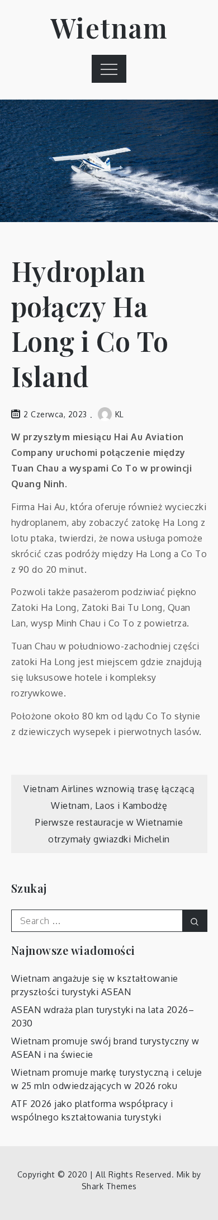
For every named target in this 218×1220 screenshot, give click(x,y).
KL (119, 414)
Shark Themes (109, 1186)
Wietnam (109, 27)
